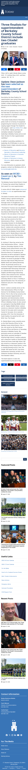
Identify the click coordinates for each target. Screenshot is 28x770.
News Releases (5, 749)
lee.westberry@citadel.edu (9, 169)
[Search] (25, 459)
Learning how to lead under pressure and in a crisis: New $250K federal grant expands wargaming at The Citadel (10, 3)
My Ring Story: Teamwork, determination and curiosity (12, 432)
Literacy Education (8, 379)
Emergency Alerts (6, 584)
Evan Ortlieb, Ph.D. (18, 128)
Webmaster (4, 768)
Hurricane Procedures (7, 588)
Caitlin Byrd (4, 710)
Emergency (12, 768)
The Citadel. (11, 767)
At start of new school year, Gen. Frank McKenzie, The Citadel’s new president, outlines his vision (12, 490)
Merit (21, 735)
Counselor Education (8, 376)
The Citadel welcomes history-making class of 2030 (13, 518)
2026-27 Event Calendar (8, 564)
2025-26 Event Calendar (8, 560)
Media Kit (3, 753)
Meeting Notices (5, 756)
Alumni (10, 47)
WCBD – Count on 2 (11, 175)
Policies (18, 768)
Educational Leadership (21, 376)
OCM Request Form (7, 592)
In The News (4, 48)
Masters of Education (21, 379)
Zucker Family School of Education (8, 384)
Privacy (24, 768)
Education (15, 47)
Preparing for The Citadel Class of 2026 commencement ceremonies (12, 412)
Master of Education (10, 150)
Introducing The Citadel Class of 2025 (9, 451)
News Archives (5, 580)
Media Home (4, 746)
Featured (20, 47)
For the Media (5, 568)
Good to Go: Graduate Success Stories (12, 572)
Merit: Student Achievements (9, 576)
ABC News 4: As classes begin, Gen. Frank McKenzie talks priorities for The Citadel (12, 623)
